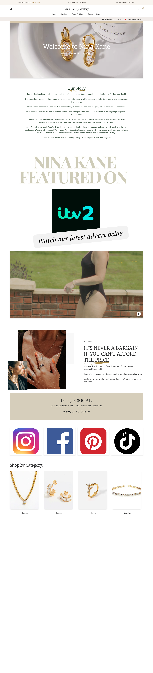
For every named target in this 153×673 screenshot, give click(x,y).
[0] (141, 9)
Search (98, 14)
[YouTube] (108, 19)
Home (54, 14)
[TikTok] (114, 19)
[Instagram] (105, 19)
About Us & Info (77, 14)
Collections (63, 14)
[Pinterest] (111, 19)
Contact (90, 14)
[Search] (11, 9)
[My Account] (138, 9)
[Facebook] (103, 19)
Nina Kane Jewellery (76, 9)
